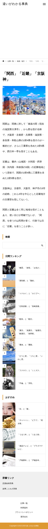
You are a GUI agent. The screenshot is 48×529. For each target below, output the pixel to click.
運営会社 (24, 517)
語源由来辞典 (8, 483)
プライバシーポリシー (24, 512)
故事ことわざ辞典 (10, 489)
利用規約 (24, 508)
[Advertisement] (24, 33)
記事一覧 (24, 503)
